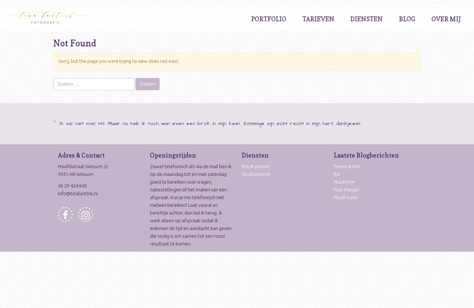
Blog (407, 19)
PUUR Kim (344, 182)
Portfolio (268, 19)
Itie (337, 174)
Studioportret (256, 174)
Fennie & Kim (347, 166)
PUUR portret (256, 166)
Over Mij (446, 19)
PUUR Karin (345, 197)
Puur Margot (347, 189)
